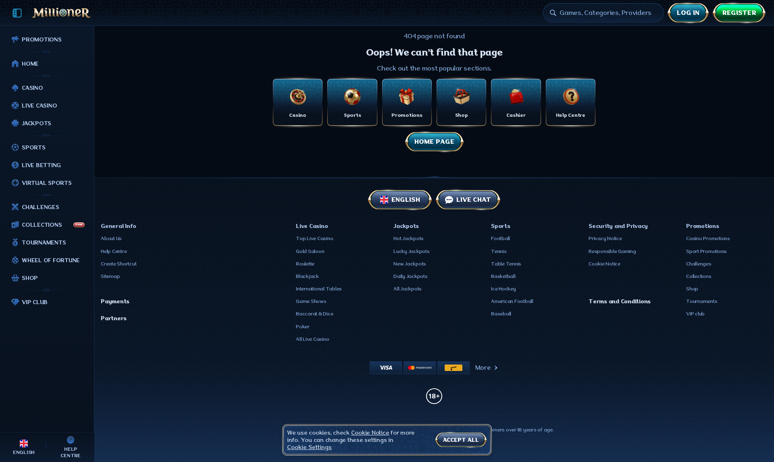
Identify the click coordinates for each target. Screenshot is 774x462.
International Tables (319, 289)
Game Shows (311, 301)
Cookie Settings (309, 447)
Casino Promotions (708, 238)
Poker (303, 326)
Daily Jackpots (410, 276)
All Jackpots (407, 289)
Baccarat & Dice (314, 314)
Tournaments (701, 301)
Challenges (699, 264)
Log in (688, 13)
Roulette (305, 264)
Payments (115, 301)
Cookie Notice (604, 264)
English (405, 199)
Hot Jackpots (408, 238)
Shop (692, 289)
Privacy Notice (605, 238)
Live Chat (473, 199)
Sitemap (110, 276)
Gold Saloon (310, 251)
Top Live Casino (314, 238)
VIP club (695, 314)
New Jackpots (409, 264)
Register (739, 13)
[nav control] (17, 13)
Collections (698, 276)
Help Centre (114, 251)
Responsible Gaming (612, 251)
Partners (114, 318)
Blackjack (307, 276)
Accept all (461, 440)
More (483, 367)
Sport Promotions (706, 251)
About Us (111, 238)
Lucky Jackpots (411, 251)
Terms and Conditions (620, 301)
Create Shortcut (118, 264)
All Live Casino (312, 339)
